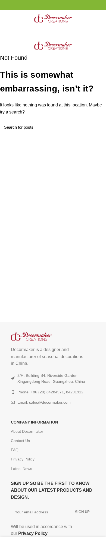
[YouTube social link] (53, 5)
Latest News (21, 468)
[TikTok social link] (59, 5)
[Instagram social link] (47, 5)
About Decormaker (27, 431)
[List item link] (53, 402)
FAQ (14, 450)
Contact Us (20, 440)
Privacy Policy (23, 459)
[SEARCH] (98, 127)
